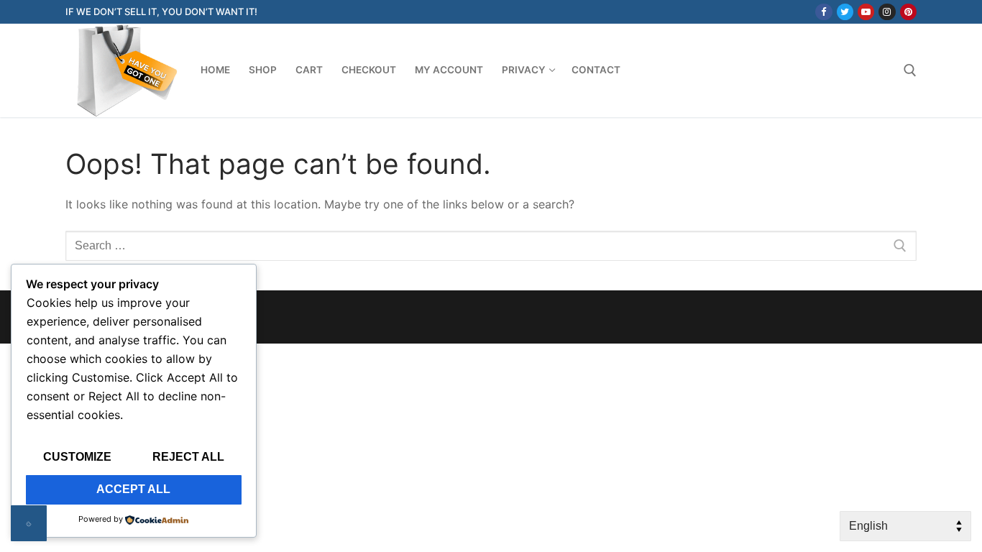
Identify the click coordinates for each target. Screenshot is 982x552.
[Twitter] (845, 12)
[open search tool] (910, 70)
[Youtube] (866, 12)
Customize (77, 457)
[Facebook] (823, 12)
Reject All (188, 457)
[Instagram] (886, 12)
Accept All (133, 489)
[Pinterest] (908, 12)
